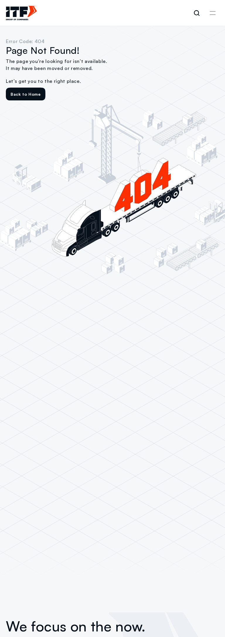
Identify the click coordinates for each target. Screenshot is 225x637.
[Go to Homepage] (21, 13)
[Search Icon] (196, 13)
